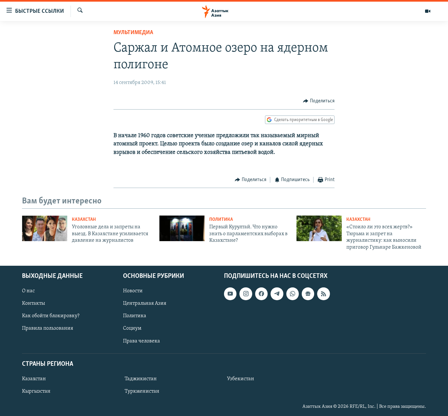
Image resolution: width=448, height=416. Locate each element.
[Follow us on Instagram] (245, 293)
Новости (133, 291)
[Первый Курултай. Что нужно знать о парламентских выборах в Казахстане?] (182, 228)
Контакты (33, 303)
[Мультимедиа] (428, 11)
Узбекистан (240, 379)
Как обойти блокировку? (50, 316)
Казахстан (84, 219)
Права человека (141, 340)
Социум (132, 328)
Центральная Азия (144, 303)
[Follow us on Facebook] (261, 293)
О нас (28, 291)
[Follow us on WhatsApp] (292, 293)
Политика (221, 219)
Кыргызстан (36, 391)
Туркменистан (142, 391)
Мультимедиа (133, 33)
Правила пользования (47, 328)
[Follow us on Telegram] (277, 293)
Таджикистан (141, 379)
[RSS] (323, 293)
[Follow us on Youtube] (230, 293)
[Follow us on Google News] (308, 293)
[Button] (319, 101)
